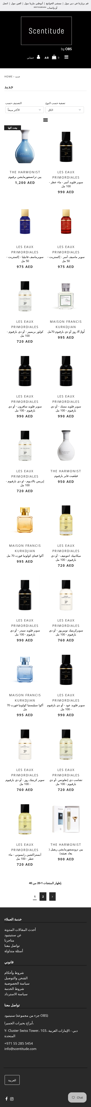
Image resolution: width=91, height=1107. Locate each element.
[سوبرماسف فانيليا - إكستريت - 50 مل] (25, 221)
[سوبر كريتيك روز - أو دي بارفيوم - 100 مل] (25, 744)
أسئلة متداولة (13, 951)
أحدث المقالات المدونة (20, 929)
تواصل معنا (12, 945)
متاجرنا (9, 940)
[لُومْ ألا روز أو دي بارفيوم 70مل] (66, 295)
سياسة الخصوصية (17, 983)
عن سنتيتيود (12, 935)
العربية (12, 1080)
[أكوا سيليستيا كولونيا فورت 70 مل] (25, 669)
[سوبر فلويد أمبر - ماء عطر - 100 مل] (66, 146)
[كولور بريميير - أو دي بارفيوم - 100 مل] (25, 295)
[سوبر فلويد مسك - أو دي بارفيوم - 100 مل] (66, 370)
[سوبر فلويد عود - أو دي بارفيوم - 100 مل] (66, 669)
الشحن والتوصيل (16, 978)
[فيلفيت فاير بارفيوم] (66, 445)
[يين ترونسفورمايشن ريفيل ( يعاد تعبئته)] (66, 818)
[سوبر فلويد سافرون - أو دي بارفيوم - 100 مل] (25, 370)
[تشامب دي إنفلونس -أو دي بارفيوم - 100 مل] (66, 744)
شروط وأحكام (14, 972)
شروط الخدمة (14, 988)
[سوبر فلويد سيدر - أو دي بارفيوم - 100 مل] (25, 594)
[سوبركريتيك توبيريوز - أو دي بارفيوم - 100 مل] (66, 594)
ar (47, 58)
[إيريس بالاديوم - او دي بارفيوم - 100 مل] (25, 445)
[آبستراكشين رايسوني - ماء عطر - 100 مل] (25, 818)
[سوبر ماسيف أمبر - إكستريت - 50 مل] (66, 221)
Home (8, 76)
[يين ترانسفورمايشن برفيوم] (25, 146)
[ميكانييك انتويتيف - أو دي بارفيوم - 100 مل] (66, 520)
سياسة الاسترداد (16, 994)
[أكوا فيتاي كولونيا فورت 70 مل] (25, 520)
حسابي (31, 57)
